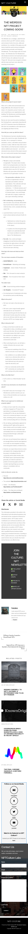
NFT (2, 36)
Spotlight (9, 764)
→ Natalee (14, 619)
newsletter (14, 34)
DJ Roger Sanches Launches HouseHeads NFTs (11, 636)
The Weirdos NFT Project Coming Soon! (13, 26)
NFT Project (8, 36)
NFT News (22, 34)
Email (3, 870)
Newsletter (14, 795)
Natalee (3, 34)
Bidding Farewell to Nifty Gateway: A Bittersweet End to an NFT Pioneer (13, 692)
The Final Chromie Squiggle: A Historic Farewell (12, 771)
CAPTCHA (4, 904)
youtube (14, 828)
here (14, 840)
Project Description (7, 877)
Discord (14, 806)
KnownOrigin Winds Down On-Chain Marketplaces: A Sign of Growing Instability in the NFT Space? (14, 732)
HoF (9, 34)
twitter (14, 817)
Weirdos (15, 36)
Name (3, 862)
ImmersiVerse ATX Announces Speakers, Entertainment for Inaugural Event (13, 647)
